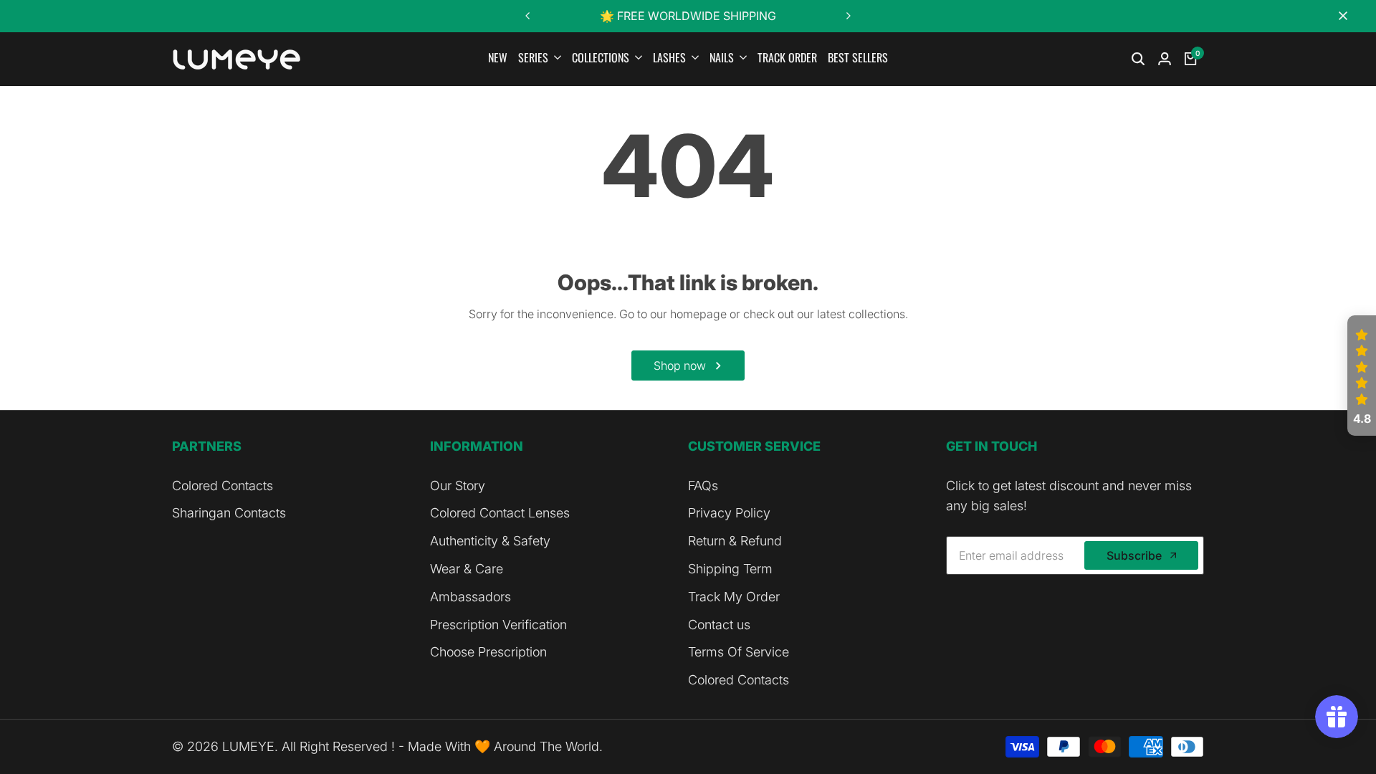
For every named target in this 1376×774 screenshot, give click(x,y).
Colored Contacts (222, 485)
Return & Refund (735, 540)
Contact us (719, 624)
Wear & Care (466, 568)
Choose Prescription (488, 651)
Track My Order (734, 596)
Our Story (457, 485)
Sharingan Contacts (229, 512)
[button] (1361, 375)
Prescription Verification (498, 624)
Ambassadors (470, 596)
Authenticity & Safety (490, 540)
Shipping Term (730, 568)
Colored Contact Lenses (500, 512)
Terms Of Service (738, 651)
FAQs (703, 485)
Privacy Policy (729, 512)
